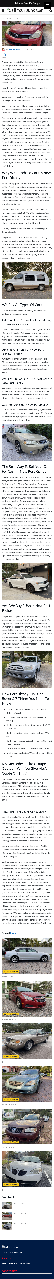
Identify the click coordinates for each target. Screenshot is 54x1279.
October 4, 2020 (21, 1203)
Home (4, 18)
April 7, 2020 (29, 49)
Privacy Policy (25, 1264)
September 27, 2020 (10, 1019)
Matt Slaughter (14, 49)
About (4, 1264)
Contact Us (13, 1264)
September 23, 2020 (10, 1104)
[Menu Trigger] (47, 5)
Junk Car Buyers (14, 18)
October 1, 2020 (8, 976)
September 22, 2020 (10, 1147)
